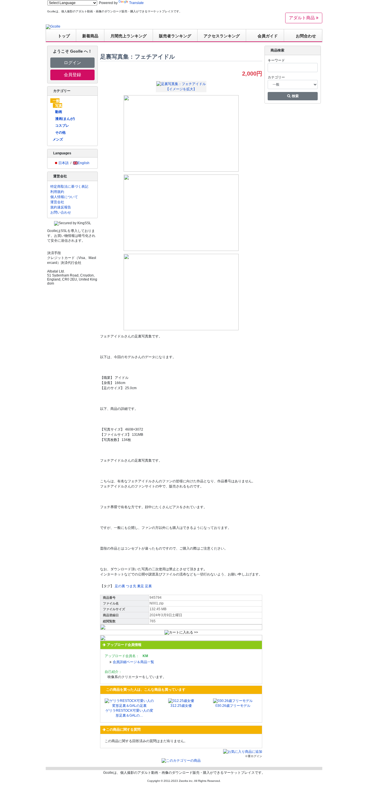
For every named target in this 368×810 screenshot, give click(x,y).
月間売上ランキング (128, 36)
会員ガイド (268, 36)
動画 (58, 112)
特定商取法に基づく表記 (69, 187)
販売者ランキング (175, 36)
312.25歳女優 (181, 706)
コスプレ (62, 126)
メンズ (58, 139)
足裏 (148, 586)
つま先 (131, 586)
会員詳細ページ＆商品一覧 (133, 662)
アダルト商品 (302, 17)
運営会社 (57, 202)
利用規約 (57, 192)
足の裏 (120, 586)
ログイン (72, 62)
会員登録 (72, 74)
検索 (295, 96)
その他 (60, 132)
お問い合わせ (60, 212)
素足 (140, 586)
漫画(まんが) (65, 119)
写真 (58, 106)
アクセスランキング (222, 36)
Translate (136, 3)
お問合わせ (306, 36)
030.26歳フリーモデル (232, 706)
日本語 (63, 163)
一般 (56, 101)
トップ (64, 36)
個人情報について (64, 197)
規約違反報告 (60, 207)
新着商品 (90, 36)
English (83, 163)
